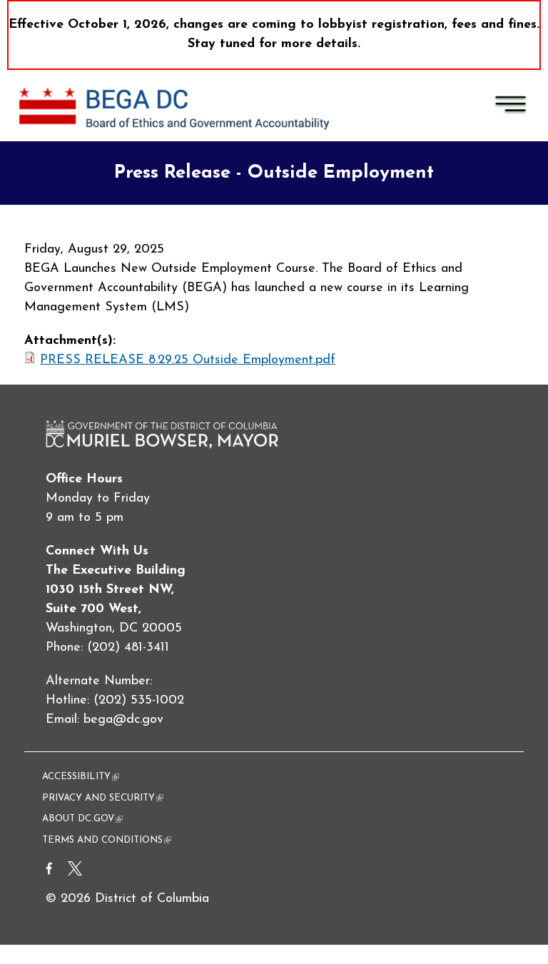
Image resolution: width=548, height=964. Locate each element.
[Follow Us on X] (75, 872)
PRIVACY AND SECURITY (102, 798)
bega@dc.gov (123, 720)
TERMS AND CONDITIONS (106, 840)
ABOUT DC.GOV (82, 818)
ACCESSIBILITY (80, 776)
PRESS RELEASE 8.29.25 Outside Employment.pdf (187, 360)
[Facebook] (49, 872)
